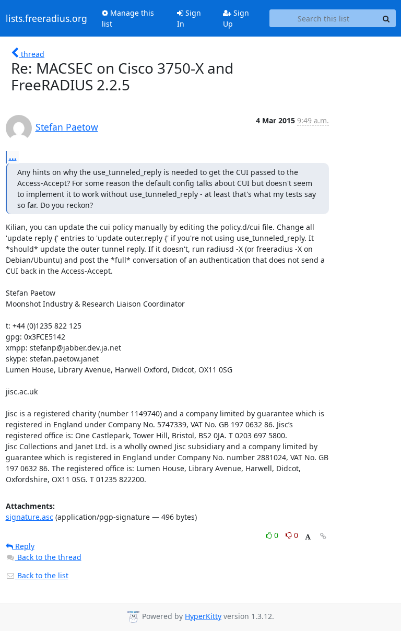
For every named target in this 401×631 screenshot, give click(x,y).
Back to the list (41, 575)
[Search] (386, 18)
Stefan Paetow (67, 127)
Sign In (189, 18)
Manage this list (128, 18)
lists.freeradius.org (46, 18)
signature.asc (29, 517)
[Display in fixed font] (308, 537)
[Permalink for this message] (323, 536)
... (13, 156)
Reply (23, 546)
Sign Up (236, 18)
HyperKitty (203, 616)
